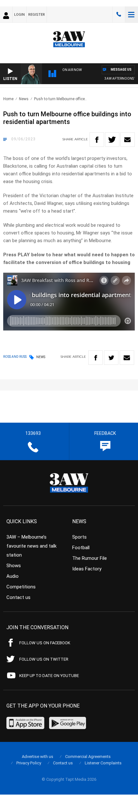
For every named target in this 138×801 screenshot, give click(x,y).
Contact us (18, 597)
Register (36, 15)
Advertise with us (37, 756)
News (24, 99)
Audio (12, 576)
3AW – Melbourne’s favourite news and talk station (31, 546)
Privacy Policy (28, 763)
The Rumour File (89, 558)
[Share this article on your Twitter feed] (112, 139)
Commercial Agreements (88, 756)
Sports (79, 537)
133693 (119, 14)
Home (8, 99)
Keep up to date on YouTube (49, 675)
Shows (13, 565)
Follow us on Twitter (43, 659)
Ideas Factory (86, 569)
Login (19, 15)
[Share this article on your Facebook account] (97, 139)
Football (81, 547)
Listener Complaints (103, 763)
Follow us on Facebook (44, 642)
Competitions (21, 587)
